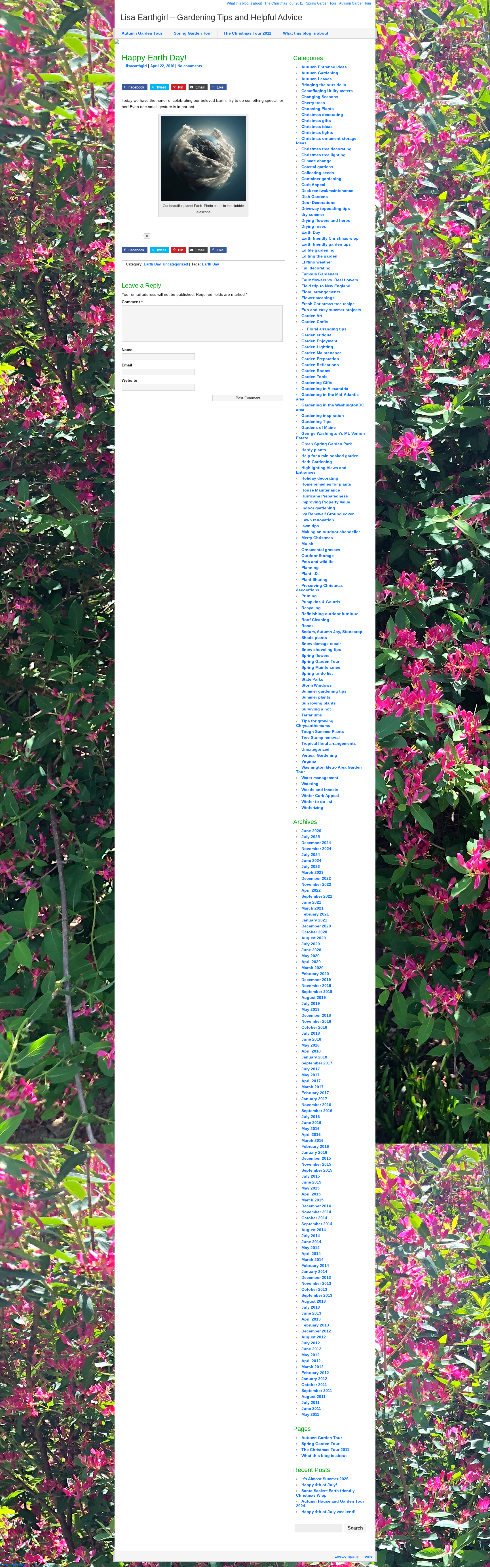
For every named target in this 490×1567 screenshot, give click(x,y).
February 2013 (315, 1325)
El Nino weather (316, 262)
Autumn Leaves (316, 79)
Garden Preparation (320, 359)
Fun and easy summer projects (331, 309)
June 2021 (311, 902)
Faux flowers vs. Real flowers (329, 280)
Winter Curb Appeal (320, 795)
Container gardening (321, 178)
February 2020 (315, 973)
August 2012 (313, 1337)
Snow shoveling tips (321, 649)
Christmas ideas (317, 126)
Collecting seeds (317, 172)
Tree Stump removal (320, 737)
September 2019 (316, 991)
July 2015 (310, 1176)
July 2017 (310, 1069)
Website (129, 380)
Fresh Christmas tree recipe (328, 303)
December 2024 (316, 842)
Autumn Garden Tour (355, 3)
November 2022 (316, 884)
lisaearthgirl (136, 66)
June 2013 (311, 1313)
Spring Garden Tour (321, 3)
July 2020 (310, 944)
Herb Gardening (316, 461)
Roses (307, 625)
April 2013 (311, 1319)
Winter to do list (316, 801)
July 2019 (310, 1003)
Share (165, 236)
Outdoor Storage (317, 555)
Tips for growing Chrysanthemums (314, 723)
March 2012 (312, 1366)
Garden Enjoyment (319, 341)
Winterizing (312, 807)
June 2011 (311, 1408)
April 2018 (311, 1051)
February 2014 (315, 1265)
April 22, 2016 (162, 66)
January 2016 (314, 1152)
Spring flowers (315, 655)
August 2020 (313, 938)
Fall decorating (316, 268)
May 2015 (310, 1188)
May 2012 (310, 1355)
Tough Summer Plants (322, 731)
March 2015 (312, 1200)
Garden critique (316, 335)
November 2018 (316, 1021)
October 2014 (314, 1218)
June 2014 (311, 1241)
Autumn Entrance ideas (324, 67)
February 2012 (315, 1372)
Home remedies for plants (326, 484)
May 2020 (310, 956)
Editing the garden (319, 256)
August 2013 (313, 1301)
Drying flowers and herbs (325, 220)
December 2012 (316, 1331)
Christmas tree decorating (326, 149)
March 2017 (312, 1087)
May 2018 (310, 1045)
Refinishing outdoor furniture (329, 613)
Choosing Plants (317, 108)
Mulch (307, 543)
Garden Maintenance (321, 353)
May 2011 (310, 1414)
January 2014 (314, 1271)
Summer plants (315, 697)
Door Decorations (318, 202)
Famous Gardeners (319, 274)
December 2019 (316, 979)
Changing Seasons (319, 96)
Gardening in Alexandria (324, 388)
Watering (309, 783)
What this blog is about (244, 3)
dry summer (312, 214)
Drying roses (313, 226)
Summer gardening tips (324, 691)
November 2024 (316, 848)
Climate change (316, 161)
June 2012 (311, 1349)
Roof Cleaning (315, 619)
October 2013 (314, 1289)
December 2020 (316, 926)
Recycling (311, 608)
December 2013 (316, 1277)
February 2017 (315, 1093)
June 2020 (311, 950)
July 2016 (310, 1116)
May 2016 (310, 1128)
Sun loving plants (318, 703)
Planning (310, 567)
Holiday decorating (319, 478)
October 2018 (314, 1027)
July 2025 (310, 836)
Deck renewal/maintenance (327, 190)
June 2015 (311, 1182)
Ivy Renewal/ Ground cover (327, 514)
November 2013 (316, 1283)
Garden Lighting (317, 347)
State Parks (312, 679)
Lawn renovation (317, 520)
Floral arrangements (320, 292)
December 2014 (316, 1206)
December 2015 (316, 1158)
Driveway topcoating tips (325, 208)
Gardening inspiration (322, 415)
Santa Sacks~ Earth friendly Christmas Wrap (325, 1493)
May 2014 (310, 1247)
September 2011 (316, 1390)
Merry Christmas (317, 537)
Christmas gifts (316, 120)
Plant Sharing (314, 579)
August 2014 (313, 1230)
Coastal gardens (317, 166)
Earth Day (152, 264)
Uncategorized (175, 264)
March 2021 (312, 908)
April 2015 (311, 1194)
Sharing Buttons (14, 1564)
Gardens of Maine (318, 427)
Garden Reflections (320, 364)
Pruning (309, 596)
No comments (190, 66)
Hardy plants (313, 450)
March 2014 (312, 1259)
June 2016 (311, 1122)
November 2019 (316, 985)
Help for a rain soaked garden (330, 456)
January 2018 (314, 1057)
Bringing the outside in (323, 85)
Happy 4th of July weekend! (328, 1511)
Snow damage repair (321, 643)
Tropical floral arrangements (328, 743)
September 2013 (316, 1295)
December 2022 (316, 878)
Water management (319, 777)
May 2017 (310, 1075)
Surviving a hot (316, 709)
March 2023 (312, 872)
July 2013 (310, 1307)
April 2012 (311, 1361)
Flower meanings (318, 298)
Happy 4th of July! (319, 1484)
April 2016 (311, 1134)
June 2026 (311, 830)
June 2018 (311, 1039)
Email (127, 365)
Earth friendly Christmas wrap (330, 238)
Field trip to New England (325, 286)
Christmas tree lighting (323, 155)
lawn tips (310, 526)
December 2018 (316, 1015)
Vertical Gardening (319, 755)
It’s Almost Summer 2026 (325, 1479)
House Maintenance (320, 490)
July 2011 (310, 1402)
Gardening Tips (316, 421)
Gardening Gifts (316, 382)
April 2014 (311, 1253)
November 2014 (316, 1212)
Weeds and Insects (319, 789)
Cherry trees (313, 102)
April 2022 (311, 890)
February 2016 (315, 1146)
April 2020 (311, 961)
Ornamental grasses (320, 549)
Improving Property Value (325, 502)
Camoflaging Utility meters (327, 90)
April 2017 (311, 1081)
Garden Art (311, 315)
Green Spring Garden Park (326, 444)
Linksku (42, 1564)
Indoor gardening (318, 508)
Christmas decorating (322, 114)
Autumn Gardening (319, 73)
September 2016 (316, 1110)
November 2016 (316, 1104)
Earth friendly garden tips (326, 244)
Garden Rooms (315, 370)
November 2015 (316, 1164)
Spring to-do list (317, 673)
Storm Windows (316, 685)
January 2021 (314, 920)
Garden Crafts (314, 321)
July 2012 (310, 1343)
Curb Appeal (313, 184)
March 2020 (312, 967)
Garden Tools (314, 376)
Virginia (308, 761)
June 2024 (311, 860)
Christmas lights (317, 132)
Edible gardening (318, 250)
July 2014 (310, 1235)
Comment (132, 302)
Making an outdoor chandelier (330, 532)
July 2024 (310, 854)
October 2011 (314, 1384)
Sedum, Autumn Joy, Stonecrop (331, 631)
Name (127, 349)
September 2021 (316, 896)
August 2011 (313, 1396)
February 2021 (315, 914)
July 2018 (310, 1033)
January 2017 (314, 1098)
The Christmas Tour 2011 (284, 3)
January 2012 (314, 1378)
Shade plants (314, 637)
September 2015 (316, 1170)
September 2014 (316, 1224)
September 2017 (316, 1063)
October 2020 (314, 932)
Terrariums (311, 715)
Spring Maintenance (320, 667)
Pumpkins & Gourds (320, 602)
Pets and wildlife (317, 561)
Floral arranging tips (327, 329)
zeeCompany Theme (354, 1556)
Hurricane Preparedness (324, 496)
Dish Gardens (314, 196)
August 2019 (313, 997)
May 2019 (310, 1009)
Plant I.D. (310, 573)
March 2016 (312, 1140)
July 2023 (310, 866)
